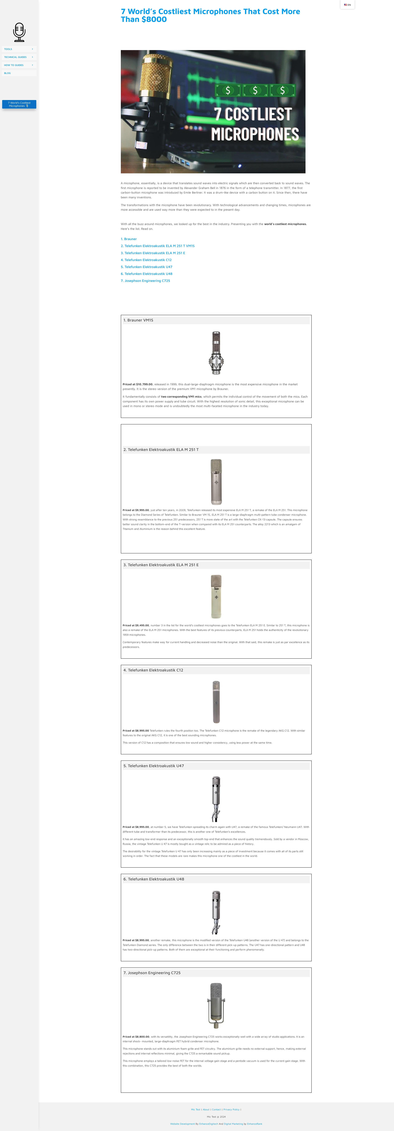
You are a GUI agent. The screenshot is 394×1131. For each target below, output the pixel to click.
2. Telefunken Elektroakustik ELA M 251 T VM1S (158, 246)
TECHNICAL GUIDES (15, 57)
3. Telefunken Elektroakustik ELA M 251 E (153, 253)
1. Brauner (129, 239)
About (206, 1109)
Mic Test (195, 1109)
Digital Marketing (233, 1123)
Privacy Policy (231, 1109)
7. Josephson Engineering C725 (145, 281)
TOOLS (8, 49)
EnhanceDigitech (208, 1123)
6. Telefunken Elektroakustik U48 (146, 274)
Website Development (182, 1123)
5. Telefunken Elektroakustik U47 (146, 267)
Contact (216, 1109)
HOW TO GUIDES (13, 65)
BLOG (7, 73)
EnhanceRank (254, 1123)
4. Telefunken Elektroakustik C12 (146, 260)
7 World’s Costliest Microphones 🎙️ (19, 104)
